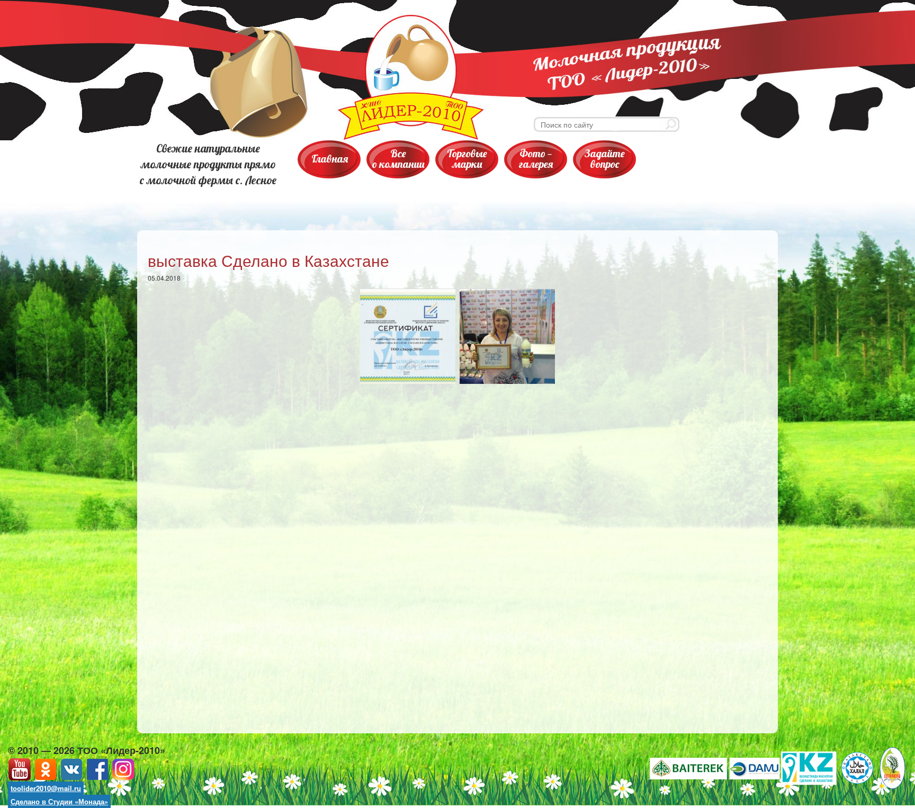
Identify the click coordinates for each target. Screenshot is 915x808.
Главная (329, 158)
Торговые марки (467, 158)
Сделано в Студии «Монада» (59, 801)
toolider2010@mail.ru (46, 788)
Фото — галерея (536, 158)
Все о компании (398, 158)
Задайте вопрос (605, 158)
